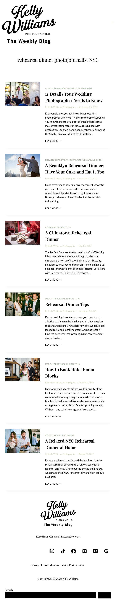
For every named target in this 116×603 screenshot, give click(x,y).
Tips (78, 88)
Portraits (75, 160)
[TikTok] (63, 551)
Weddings (86, 88)
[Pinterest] (84, 551)
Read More (53, 141)
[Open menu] (113, 22)
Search (9, 590)
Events (49, 88)
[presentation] (22, 94)
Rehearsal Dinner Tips (67, 304)
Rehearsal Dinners (64, 88)
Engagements (52, 160)
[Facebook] (74, 551)
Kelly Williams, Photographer (62, 107)
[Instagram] (52, 551)
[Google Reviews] (106, 551)
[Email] (95, 551)
